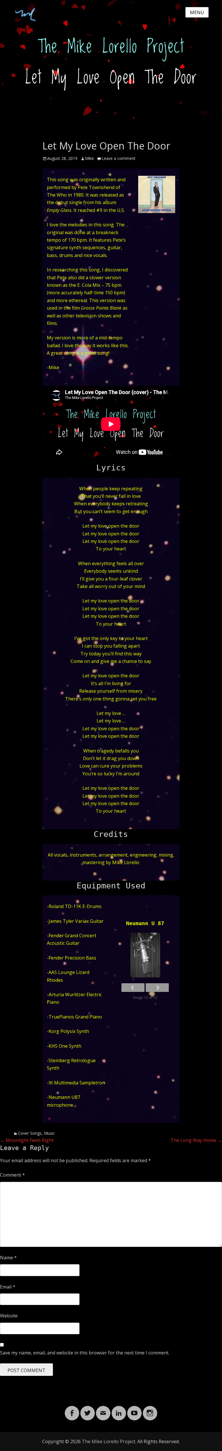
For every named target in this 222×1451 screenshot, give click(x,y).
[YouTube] (134, 1409)
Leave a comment (118, 158)
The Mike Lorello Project (108, 1441)
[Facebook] (72, 1409)
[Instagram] (150, 1409)
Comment (12, 1175)
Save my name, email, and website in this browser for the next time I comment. (84, 1353)
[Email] (103, 1409)
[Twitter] (87, 1409)
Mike (89, 158)
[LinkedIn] (119, 1409)
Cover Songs (30, 1133)
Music (49, 1133)
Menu (197, 12)
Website (9, 1316)
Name (8, 1257)
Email (7, 1287)
